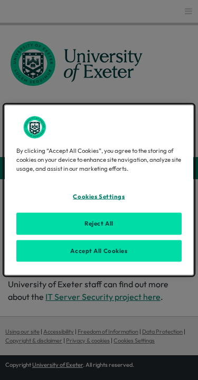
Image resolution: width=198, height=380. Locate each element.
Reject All (99, 223)
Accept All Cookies (98, 250)
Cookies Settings (99, 196)
